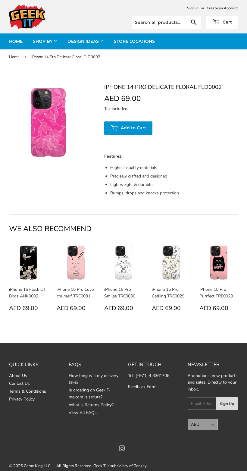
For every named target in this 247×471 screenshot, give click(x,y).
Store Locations (134, 41)
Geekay (140, 466)
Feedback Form (142, 387)
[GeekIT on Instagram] (122, 449)
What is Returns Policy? (91, 405)
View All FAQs (83, 413)
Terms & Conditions (27, 391)
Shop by (43, 41)
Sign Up (227, 403)
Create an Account (222, 8)
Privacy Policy (22, 399)
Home (16, 41)
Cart (226, 22)
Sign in (193, 8)
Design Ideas (83, 41)
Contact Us (19, 383)
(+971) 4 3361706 (152, 375)
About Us (18, 375)
